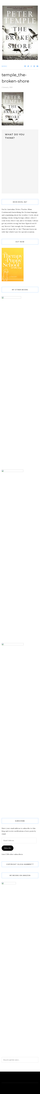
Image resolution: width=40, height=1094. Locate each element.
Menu (4, 66)
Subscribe (7, 848)
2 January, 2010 (7, 87)
